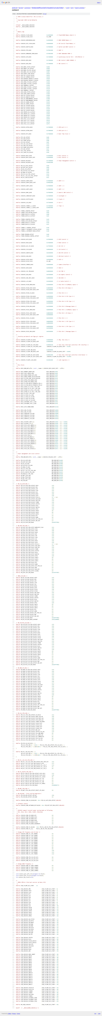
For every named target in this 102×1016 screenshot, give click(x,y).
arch (67, 8)
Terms (18, 1013)
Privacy (14, 1013)
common (27, 8)
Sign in (98, 2)
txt (95, 1013)
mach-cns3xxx (79, 8)
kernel (21, 8)
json (99, 1013)
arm (72, 8)
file (44, 13)
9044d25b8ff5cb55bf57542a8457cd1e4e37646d (47, 8)
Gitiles (9, 1013)
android (14, 8)
